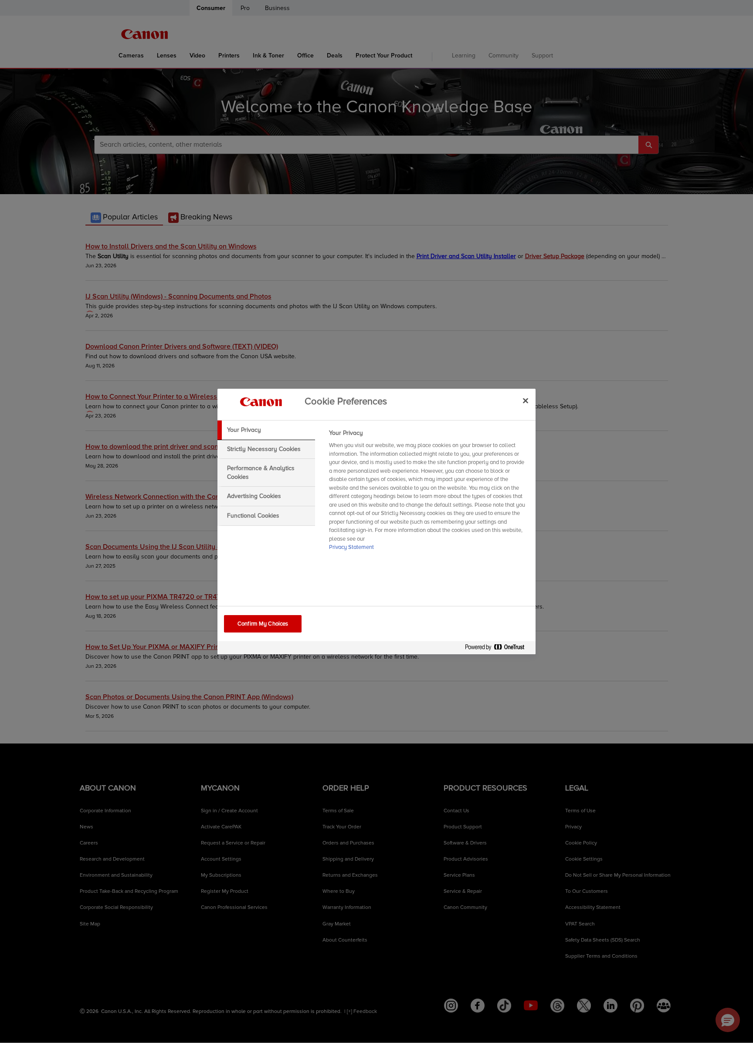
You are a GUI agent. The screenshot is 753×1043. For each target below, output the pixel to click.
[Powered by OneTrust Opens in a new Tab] (498, 648)
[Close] (525, 400)
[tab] (266, 430)
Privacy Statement (351, 547)
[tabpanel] (429, 492)
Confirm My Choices (262, 623)
